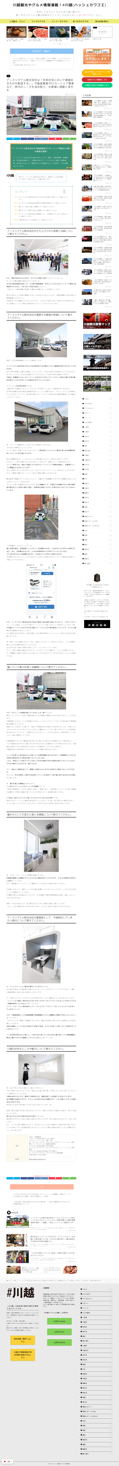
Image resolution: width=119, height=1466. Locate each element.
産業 (8, 76)
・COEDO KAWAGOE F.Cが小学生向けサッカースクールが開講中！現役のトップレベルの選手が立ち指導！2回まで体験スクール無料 (41, 1195)
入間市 (97, 432)
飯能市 (97, 559)
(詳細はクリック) (23, 1204)
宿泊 (97, 446)
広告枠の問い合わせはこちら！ (26, 65)
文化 (97, 479)
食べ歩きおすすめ (81, 21)
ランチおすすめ (38, 21)
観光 (97, 545)
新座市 (97, 484)
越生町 (97, 549)
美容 (97, 540)
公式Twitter (59, 1332)
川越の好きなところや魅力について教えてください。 (36, 220)
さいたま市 (97, 404)
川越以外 (97, 460)
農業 (97, 554)
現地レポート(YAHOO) (97, 526)
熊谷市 (97, 502)
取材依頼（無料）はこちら (23, 1340)
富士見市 (97, 451)
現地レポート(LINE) (97, 521)
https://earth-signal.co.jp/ (37, 1159)
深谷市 (97, 498)
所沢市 (97, 469)
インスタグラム (62, 59)
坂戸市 (97, 441)
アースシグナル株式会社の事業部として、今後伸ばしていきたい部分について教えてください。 (43, 215)
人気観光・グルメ (17, 21)
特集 (97, 507)
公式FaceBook (59, 1342)
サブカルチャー (97, 408)
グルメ (98, 399)
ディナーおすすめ (59, 21)
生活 (98, 531)
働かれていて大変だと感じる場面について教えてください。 (39, 210)
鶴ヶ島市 (97, 563)
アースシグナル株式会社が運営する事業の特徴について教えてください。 (43, 203)
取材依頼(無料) (101, 21)
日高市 (97, 488)
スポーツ (97, 413)
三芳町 (97, 427)
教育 (97, 474)
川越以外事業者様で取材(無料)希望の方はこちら (23, 1355)
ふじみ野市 (97, 422)
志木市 (97, 465)
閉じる (64, 191)
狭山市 (97, 512)
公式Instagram (59, 1321)
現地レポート (98, 516)
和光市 (97, 437)
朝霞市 (97, 493)
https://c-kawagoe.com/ (100, 617)
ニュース (97, 418)
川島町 (97, 455)
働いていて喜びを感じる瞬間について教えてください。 (37, 206)
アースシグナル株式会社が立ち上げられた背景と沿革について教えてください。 (43, 198)
